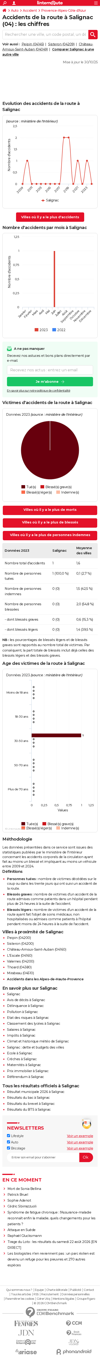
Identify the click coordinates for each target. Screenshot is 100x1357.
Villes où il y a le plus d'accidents (50, 217)
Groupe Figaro (86, 1298)
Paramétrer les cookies (19, 1298)
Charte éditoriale (56, 1290)
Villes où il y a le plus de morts (50, 510)
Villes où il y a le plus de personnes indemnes (50, 535)
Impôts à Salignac (21, 1035)
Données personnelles (75, 1294)
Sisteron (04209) (61, 44)
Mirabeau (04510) (20, 973)
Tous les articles (21, 1294)
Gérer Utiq (43, 1298)
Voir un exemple (80, 1136)
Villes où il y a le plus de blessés (50, 522)
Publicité (75, 1290)
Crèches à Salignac (22, 1059)
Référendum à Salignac (25, 1077)
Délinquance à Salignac (25, 1006)
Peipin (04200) (19, 938)
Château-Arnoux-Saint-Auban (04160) (36, 949)
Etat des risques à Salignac (28, 1018)
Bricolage (17, 1148)
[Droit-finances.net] (74, 1333)
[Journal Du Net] (26, 1333)
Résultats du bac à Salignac (28, 1098)
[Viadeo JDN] (74, 1342)
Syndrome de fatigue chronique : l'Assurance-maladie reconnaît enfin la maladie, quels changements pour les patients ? (51, 1218)
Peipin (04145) (33, 44)
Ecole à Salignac (19, 1053)
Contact (89, 1290)
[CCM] (74, 1323)
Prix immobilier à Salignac (27, 1071)
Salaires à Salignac (21, 1030)
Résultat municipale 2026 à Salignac (35, 1092)
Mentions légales (63, 1298)
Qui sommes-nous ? (19, 1290)
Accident (30, 10)
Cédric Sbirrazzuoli (22, 1206)
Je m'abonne (47, 382)
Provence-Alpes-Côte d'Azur (63, 10)
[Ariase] (26, 1351)
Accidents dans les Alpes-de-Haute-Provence (45, 979)
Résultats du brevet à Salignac (30, 1104)
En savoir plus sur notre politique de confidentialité (38, 390)
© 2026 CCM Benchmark (50, 1303)
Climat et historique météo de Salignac (38, 1041)
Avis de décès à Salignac (26, 1000)
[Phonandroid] (74, 1352)
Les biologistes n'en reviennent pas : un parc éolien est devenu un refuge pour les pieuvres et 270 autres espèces (51, 1259)
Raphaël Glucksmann (24, 1236)
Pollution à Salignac (22, 1012)
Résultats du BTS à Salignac (29, 1109)
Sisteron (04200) (20, 944)
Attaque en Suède (21, 1230)
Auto (14, 10)
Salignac (13, 994)
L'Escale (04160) (19, 955)
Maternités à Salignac (24, 1065)
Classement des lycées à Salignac (33, 1023)
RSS (36, 1294)
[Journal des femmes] (26, 1323)
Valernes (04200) (20, 961)
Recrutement (50, 1294)
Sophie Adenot (19, 1200)
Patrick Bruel (17, 1194)
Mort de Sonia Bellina (24, 1189)
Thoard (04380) (19, 967)
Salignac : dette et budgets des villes (35, 1047)
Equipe (39, 1290)
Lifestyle (16, 1136)
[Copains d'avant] (26, 1342)
